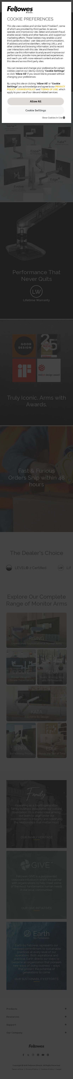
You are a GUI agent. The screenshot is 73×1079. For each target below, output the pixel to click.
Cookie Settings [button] (35, 110)
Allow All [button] (35, 101)
